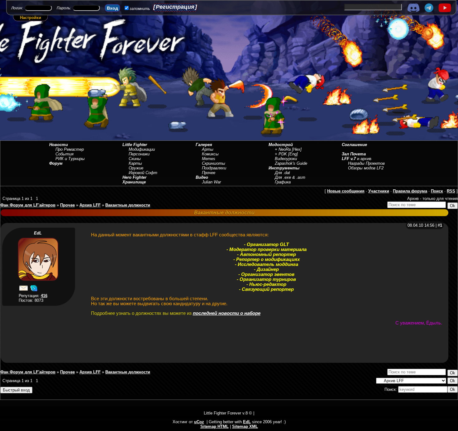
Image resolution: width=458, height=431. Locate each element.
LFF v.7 (349, 158)
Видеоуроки (286, 158)
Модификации (142, 149)
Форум (56, 163)
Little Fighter (134, 144)
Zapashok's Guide (291, 163)
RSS (451, 191)
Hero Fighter (134, 177)
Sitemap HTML (214, 426)
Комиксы (210, 154)
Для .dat (282, 172)
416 (44, 295)
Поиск (437, 191)
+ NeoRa (283, 149)
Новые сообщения (346, 191)
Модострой (281, 144)
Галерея (204, 144)
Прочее (208, 172)
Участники (378, 191)
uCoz (199, 421)
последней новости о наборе (226, 313)
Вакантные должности (127, 205)
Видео (202, 177)
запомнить (140, 9)
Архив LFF (90, 205)
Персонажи (139, 154)
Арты (207, 149)
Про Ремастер (69, 149)
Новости (58, 144)
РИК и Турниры (70, 158)
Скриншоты (213, 163)
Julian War (211, 182)
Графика (283, 182)
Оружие (136, 168)
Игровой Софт (143, 172)
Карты (135, 163)
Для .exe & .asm (290, 177)
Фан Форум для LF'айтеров (27, 205)
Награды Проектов (366, 163)
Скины (135, 158)
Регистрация (175, 7)
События (64, 154)
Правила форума (410, 191)
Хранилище (134, 182)
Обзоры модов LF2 (366, 168)
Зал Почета (354, 154)
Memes (208, 158)
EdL (38, 233)
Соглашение (354, 144)
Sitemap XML (245, 426)
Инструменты (284, 168)
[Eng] (293, 154)
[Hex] (297, 149)
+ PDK (281, 154)
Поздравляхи (214, 168)
